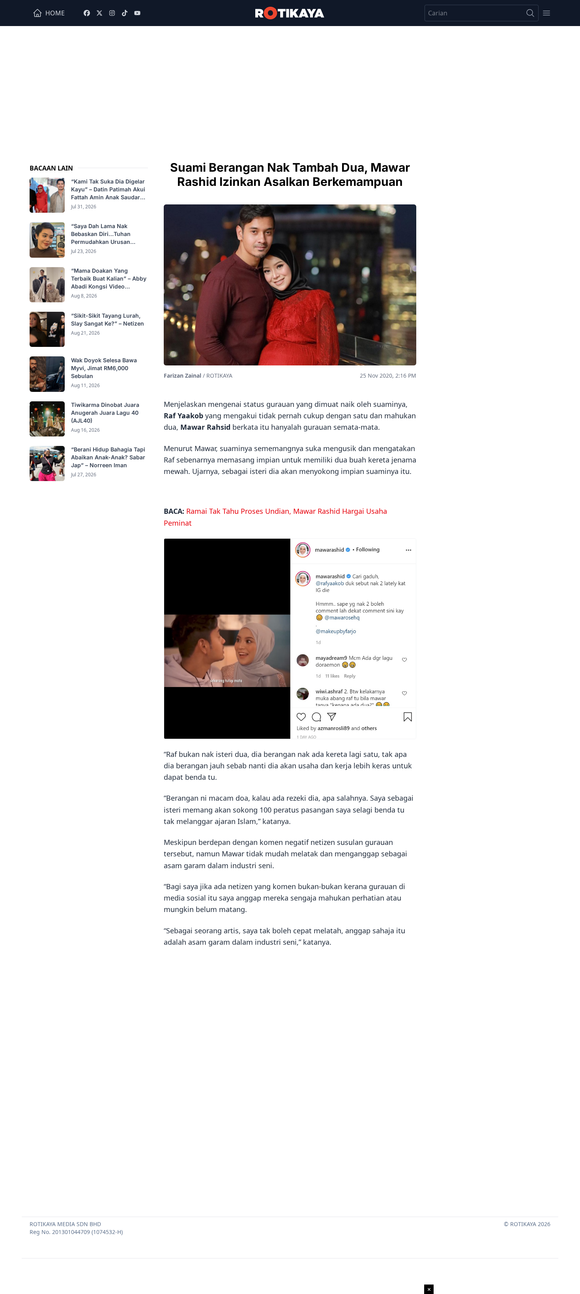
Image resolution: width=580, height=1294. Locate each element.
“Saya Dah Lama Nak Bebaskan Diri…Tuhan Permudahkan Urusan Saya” (101, 234)
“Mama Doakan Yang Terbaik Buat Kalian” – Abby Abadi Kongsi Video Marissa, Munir (108, 279)
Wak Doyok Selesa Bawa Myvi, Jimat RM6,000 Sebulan (104, 368)
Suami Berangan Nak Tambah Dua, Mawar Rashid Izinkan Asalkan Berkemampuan (290, 174)
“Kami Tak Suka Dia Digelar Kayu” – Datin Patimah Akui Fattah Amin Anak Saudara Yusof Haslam (108, 189)
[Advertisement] (290, 85)
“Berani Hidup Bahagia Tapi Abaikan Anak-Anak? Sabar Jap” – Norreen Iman (108, 457)
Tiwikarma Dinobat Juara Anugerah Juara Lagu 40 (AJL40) (105, 413)
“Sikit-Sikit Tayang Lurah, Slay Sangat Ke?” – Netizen (108, 319)
